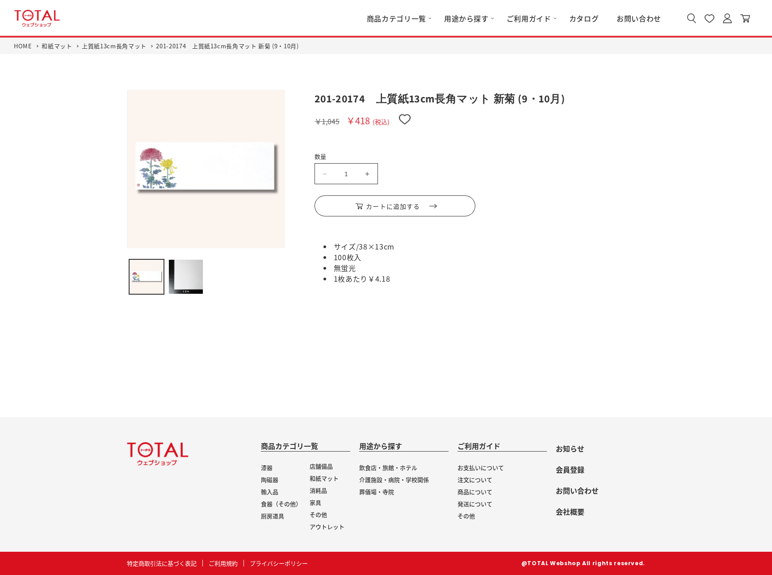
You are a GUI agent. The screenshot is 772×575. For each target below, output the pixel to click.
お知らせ (570, 448)
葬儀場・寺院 (376, 491)
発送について (474, 503)
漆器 (267, 467)
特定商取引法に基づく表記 (162, 563)
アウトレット (327, 526)
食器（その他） (281, 503)
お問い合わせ (577, 490)
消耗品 (318, 490)
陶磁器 (269, 479)
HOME (23, 46)
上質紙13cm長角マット (114, 46)
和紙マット (57, 46)
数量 (321, 156)
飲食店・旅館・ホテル (388, 467)
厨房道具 (272, 516)
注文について (474, 479)
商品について (474, 491)
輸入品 (269, 491)
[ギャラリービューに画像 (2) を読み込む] (185, 276)
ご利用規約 (223, 563)
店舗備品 (321, 466)
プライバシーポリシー (279, 563)
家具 (315, 502)
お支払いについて (480, 467)
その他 (318, 514)
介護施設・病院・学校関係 (394, 479)
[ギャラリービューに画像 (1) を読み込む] (146, 276)
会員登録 (570, 469)
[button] (396, 18)
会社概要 (570, 511)
